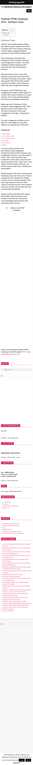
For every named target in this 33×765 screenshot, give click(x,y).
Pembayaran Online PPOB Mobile (10, 525)
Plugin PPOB (6, 134)
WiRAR (4, 145)
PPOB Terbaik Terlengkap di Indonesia (11, 531)
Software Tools (6, 33)
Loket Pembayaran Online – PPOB (10, 523)
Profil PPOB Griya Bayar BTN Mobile (11, 576)
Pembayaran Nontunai (7, 609)
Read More (16, 763)
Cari (29, 10)
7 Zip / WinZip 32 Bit (8, 136)
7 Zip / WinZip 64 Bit (8, 138)
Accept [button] (22, 760)
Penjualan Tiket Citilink (8, 610)
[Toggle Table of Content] (11, 30)
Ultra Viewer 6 (6, 143)
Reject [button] (28, 760)
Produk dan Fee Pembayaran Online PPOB (13, 533)
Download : (6, 34)
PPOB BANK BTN (6, 529)
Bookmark (5, 140)
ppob (3, 527)
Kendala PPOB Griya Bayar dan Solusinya (12, 574)
